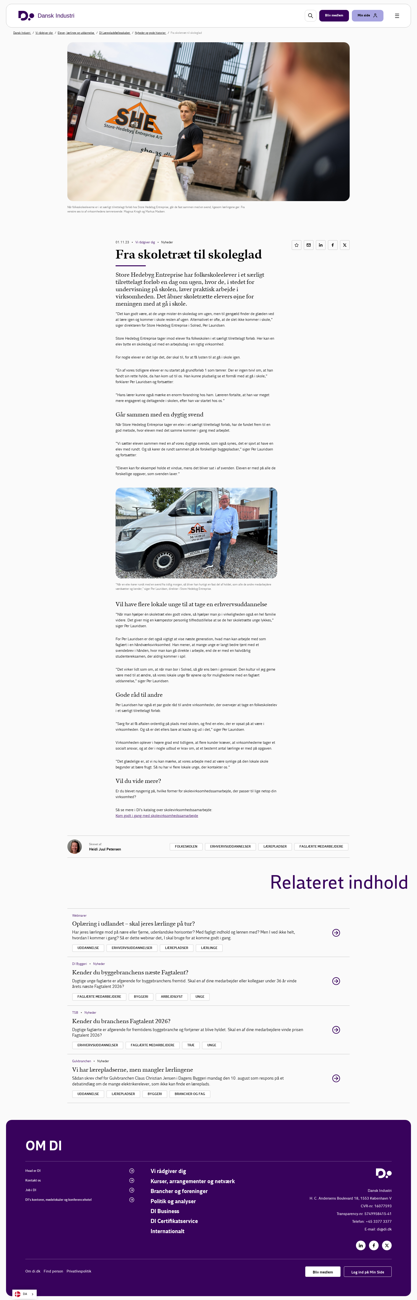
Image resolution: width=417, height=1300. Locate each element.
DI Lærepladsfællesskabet (115, 33)
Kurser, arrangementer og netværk (193, 1181)
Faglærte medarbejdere (321, 847)
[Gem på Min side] (296, 245)
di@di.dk (384, 1229)
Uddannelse (88, 948)
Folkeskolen (186, 847)
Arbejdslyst (172, 997)
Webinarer (79, 916)
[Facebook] (374, 1245)
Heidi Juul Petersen (105, 849)
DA (25, 1294)
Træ (191, 1045)
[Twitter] (387, 1245)
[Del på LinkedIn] (321, 245)
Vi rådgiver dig (44, 33)
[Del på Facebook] (333, 245)
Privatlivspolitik (79, 1271)
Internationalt (167, 1231)
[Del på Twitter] (345, 245)
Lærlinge (209, 948)
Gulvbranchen (81, 1061)
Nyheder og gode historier (150, 33)
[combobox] (24, 1294)
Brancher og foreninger (179, 1191)
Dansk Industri (22, 33)
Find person (53, 1271)
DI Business (165, 1211)
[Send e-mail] (308, 245)
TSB (75, 1013)
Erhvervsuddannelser (230, 847)
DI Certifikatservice (174, 1221)
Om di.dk (32, 1271)
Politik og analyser (173, 1201)
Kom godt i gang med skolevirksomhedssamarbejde (157, 815)
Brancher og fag (190, 1094)
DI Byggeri (79, 964)
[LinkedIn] (361, 1245)
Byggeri (141, 997)
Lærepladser (275, 847)
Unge (199, 997)
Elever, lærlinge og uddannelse (76, 33)
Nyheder (99, 964)
